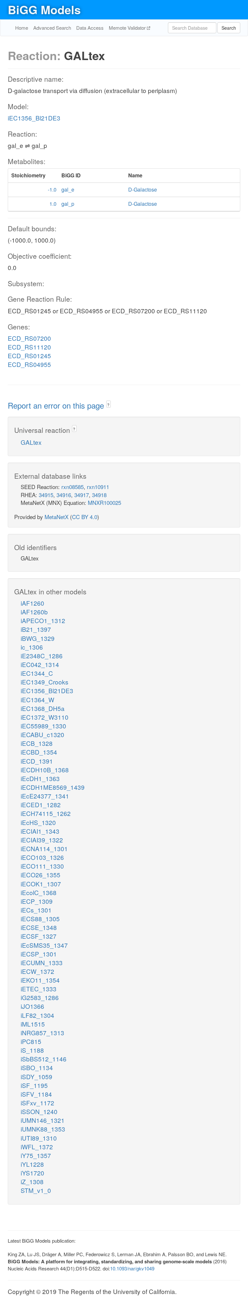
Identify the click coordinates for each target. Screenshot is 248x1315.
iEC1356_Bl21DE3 (34, 117)
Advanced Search (52, 27)
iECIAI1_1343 (40, 831)
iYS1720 (32, 1172)
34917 (81, 495)
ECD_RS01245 (29, 355)
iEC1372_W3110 (44, 717)
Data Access (90, 27)
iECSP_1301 (39, 953)
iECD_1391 (37, 761)
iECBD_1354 (39, 751)
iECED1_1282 (41, 804)
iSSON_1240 (39, 1111)
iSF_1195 (34, 1085)
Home (21, 27)
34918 (99, 495)
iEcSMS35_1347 (44, 945)
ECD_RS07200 (29, 338)
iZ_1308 (32, 1181)
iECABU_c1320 (42, 734)
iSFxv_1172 (37, 1102)
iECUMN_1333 (42, 962)
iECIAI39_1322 (42, 839)
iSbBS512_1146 (44, 1058)
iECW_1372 (37, 971)
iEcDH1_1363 (40, 778)
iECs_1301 (36, 909)
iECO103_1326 (42, 857)
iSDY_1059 (36, 1076)
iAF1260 (32, 603)
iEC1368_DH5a (43, 708)
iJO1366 (32, 1006)
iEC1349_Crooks (44, 681)
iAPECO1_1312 (43, 620)
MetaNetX (56, 517)
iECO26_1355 (40, 874)
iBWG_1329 (38, 638)
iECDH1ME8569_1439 (53, 787)
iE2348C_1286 (42, 655)
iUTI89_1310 (39, 1137)
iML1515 (33, 1023)
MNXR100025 (104, 502)
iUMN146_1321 (43, 1120)
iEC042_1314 (40, 664)
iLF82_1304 (37, 1015)
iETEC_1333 (39, 988)
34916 (64, 495)
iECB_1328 (37, 743)
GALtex (31, 442)
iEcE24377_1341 (45, 795)
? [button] (108, 404)
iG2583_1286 (40, 997)
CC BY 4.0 (84, 517)
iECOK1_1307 (41, 883)
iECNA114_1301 (44, 848)
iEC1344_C (37, 673)
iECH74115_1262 (46, 813)
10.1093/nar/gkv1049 (132, 1268)
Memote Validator (128, 27)
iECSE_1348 (39, 927)
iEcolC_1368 (39, 892)
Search (229, 28)
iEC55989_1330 (43, 725)
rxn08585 (72, 487)
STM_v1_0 (36, 1190)
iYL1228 (32, 1164)
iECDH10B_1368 (45, 769)
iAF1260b (34, 611)
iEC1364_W (37, 699)
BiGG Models (44, 9)
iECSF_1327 (39, 936)
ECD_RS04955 (29, 364)
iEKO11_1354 (40, 980)
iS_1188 (32, 1050)
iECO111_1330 (42, 865)
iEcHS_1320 (38, 822)
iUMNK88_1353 (43, 1128)
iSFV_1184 (36, 1094)
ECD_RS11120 (29, 346)
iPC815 (31, 1041)
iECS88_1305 (40, 918)
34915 (46, 495)
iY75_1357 (36, 1155)
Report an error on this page (57, 405)
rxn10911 (98, 487)
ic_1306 (32, 646)
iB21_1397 (36, 629)
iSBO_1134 (37, 1067)
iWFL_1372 (37, 1146)
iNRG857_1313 (42, 1032)
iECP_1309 (37, 901)
